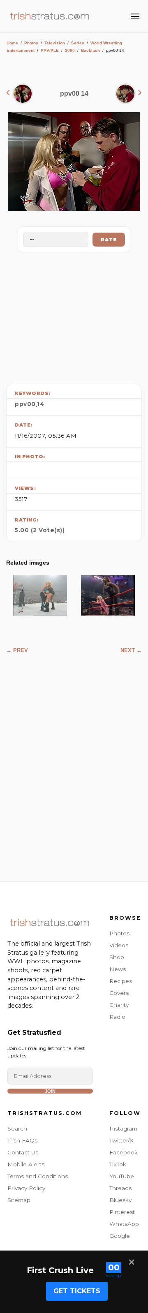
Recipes (120, 981)
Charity (119, 1004)
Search (17, 1128)
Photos (31, 43)
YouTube (121, 1176)
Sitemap (18, 1200)
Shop (116, 957)
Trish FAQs (22, 1140)
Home (12, 43)
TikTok (117, 1164)
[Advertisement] (74, 316)
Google (119, 1235)
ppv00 (25, 404)
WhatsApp (124, 1224)
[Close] (131, 1262)
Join (50, 1091)
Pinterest (122, 1212)
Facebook (123, 1152)
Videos (118, 945)
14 (40, 404)
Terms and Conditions (37, 1176)
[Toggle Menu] (135, 16)
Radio (117, 1016)
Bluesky (120, 1200)
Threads (120, 1188)
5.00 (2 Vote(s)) (40, 530)
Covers (119, 993)
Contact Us (22, 1152)
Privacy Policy (26, 1188)
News (117, 969)
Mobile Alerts (25, 1164)
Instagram (123, 1128)
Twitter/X (121, 1140)
